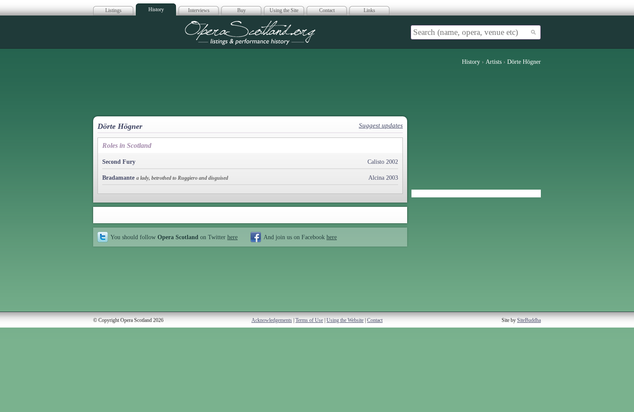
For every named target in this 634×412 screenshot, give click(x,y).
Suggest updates (381, 125)
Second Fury (118, 162)
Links (369, 10)
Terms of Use (309, 320)
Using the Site (284, 10)
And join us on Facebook (300, 237)
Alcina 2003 (383, 178)
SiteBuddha (529, 320)
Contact (327, 10)
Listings (113, 10)
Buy (241, 10)
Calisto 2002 (382, 162)
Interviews (199, 10)
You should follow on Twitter (174, 237)
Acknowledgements (271, 320)
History (156, 9)
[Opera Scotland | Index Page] (250, 33)
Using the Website (345, 320)
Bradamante (118, 178)
